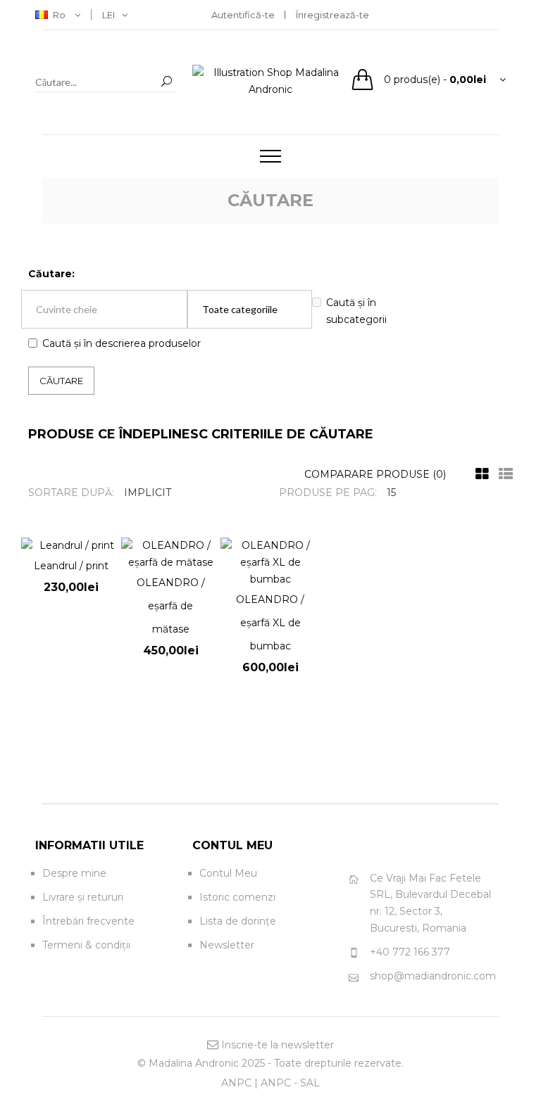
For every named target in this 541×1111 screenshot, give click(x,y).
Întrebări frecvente (88, 921)
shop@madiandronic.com (433, 976)
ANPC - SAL (290, 1083)
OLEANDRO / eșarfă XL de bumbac (270, 622)
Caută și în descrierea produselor (121, 343)
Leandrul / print (71, 565)
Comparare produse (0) (375, 474)
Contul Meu (228, 873)
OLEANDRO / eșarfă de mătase (171, 605)
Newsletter (226, 945)
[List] (502, 474)
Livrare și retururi (82, 897)
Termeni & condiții (86, 945)
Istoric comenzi (237, 897)
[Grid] (478, 474)
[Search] (166, 82)
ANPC (236, 1083)
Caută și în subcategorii (356, 311)
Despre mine (74, 873)
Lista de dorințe (237, 921)
